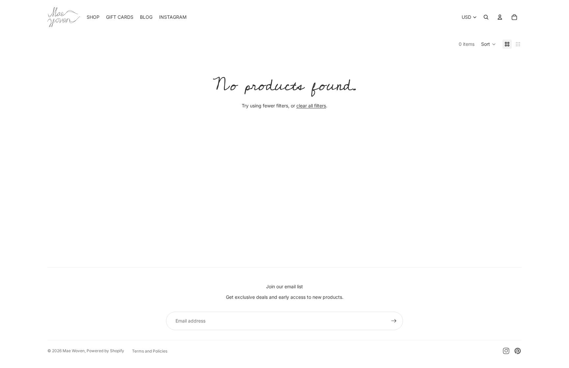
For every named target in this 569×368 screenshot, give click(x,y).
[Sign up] (394, 321)
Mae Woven (74, 350)
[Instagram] (506, 351)
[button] (488, 44)
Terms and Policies (149, 351)
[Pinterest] (518, 351)
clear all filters (311, 105)
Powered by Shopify (105, 350)
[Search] (486, 17)
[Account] (500, 17)
